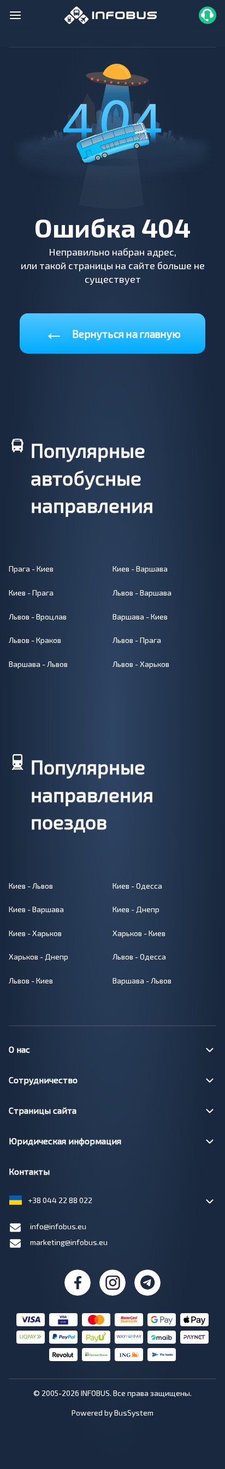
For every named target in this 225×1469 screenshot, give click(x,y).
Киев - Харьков (35, 933)
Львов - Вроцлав (38, 616)
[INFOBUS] (110, 14)
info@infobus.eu (58, 1226)
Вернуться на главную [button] (112, 331)
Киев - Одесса (137, 885)
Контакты (29, 1171)
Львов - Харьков (140, 664)
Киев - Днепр (135, 909)
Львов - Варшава (141, 592)
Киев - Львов (31, 885)
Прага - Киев (31, 568)
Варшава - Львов (38, 664)
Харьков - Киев (138, 933)
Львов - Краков (35, 640)
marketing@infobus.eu (69, 1242)
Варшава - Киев (140, 616)
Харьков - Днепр (38, 956)
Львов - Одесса (139, 956)
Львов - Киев (31, 980)
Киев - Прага (31, 592)
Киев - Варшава (140, 568)
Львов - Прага (136, 640)
